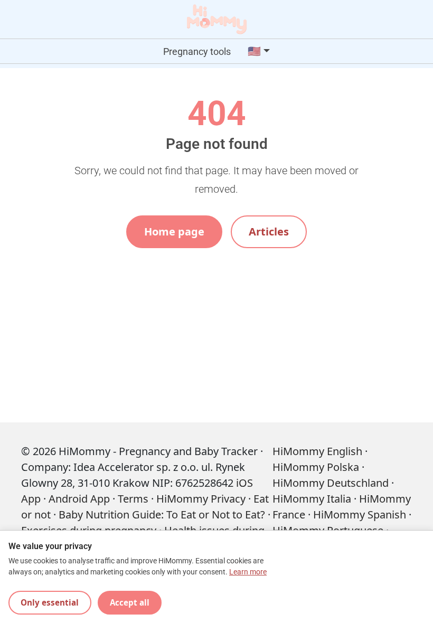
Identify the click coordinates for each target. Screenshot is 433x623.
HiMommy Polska (315, 467)
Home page (174, 231)
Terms (133, 499)
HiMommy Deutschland (330, 483)
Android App (79, 499)
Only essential (50, 602)
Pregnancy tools (197, 51)
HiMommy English (317, 451)
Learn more (248, 572)
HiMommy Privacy (201, 499)
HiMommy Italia (311, 499)
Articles (269, 231)
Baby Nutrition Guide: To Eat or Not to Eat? (162, 514)
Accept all (129, 602)
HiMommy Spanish (359, 514)
